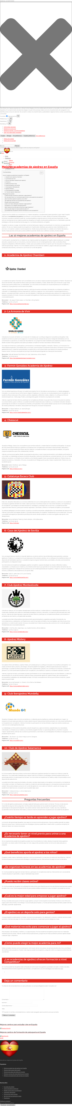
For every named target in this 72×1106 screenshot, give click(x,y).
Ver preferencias (17, 135)
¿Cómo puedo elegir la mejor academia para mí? (17, 208)
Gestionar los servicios (10, 129)
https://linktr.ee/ (14, 523)
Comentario (5, 999)
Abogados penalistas (9, 1092)
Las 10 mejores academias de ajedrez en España (16, 175)
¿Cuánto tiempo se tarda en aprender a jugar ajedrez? (18, 195)
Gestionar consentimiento (8, 1105)
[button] (36, 54)
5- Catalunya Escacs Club (11, 183)
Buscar (17, 146)
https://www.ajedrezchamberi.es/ (19, 304)
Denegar (9, 135)
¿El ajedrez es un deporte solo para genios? (15, 205)
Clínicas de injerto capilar (11, 1094)
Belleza (11, 160)
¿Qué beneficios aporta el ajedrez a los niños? (16, 198)
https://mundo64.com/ (16, 740)
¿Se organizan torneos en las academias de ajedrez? (18, 200)
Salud (9, 169)
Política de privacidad (10, 140)
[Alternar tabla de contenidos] (40, 172)
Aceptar (3, 135)
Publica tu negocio (5, 1101)
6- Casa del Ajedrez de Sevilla (12, 185)
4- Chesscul (7, 182)
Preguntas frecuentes (8, 194)
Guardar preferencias (29, 135)
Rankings (8, 158)
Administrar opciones (10, 127)
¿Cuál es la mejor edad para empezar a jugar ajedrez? (18, 203)
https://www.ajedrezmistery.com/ (19, 686)
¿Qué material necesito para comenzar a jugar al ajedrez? (19, 207)
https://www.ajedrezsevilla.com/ (19, 577)
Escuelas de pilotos (9, 1087)
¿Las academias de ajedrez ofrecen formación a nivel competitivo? (21, 210)
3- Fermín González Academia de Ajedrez (15, 180)
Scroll (1, 1038)
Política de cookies (9, 139)
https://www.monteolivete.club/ (19, 631)
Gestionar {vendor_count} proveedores (14, 130)
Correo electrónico (7, 1005)
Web (3, 1008)
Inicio (6, 156)
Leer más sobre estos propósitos (12, 132)
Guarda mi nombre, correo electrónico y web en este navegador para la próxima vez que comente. (31, 1012)
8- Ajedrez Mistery (9, 188)
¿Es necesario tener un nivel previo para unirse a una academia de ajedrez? (24, 197)
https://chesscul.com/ (16, 468)
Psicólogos (7, 1098)
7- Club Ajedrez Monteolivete (12, 187)
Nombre (4, 1002)
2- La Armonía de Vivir (10, 178)
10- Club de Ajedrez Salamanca (12, 192)
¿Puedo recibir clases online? (12, 202)
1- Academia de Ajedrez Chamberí (13, 177)
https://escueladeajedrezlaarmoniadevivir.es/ (22, 358)
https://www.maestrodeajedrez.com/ (20, 412)
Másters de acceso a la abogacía (12, 1090)
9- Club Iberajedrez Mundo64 (12, 190)
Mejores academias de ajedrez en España (30, 166)
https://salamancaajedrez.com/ (19, 794)
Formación (11, 162)
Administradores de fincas (11, 1088)
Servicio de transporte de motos (12, 1096)
